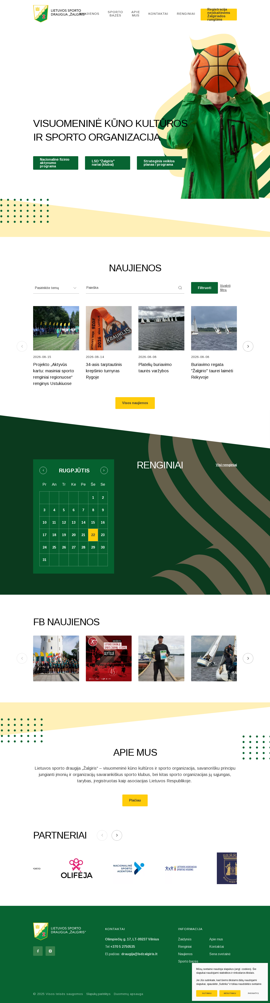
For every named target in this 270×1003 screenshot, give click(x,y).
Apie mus (135, 13)
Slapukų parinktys (98, 994)
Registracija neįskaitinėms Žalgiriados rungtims (218, 14)
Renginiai (186, 13)
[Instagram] (50, 951)
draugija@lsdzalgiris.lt (139, 954)
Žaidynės (185, 939)
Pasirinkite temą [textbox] (47, 288)
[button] (248, 346)
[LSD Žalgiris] (59, 13)
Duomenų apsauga (128, 994)
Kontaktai (158, 13)
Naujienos (89, 13)
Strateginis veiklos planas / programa (159, 162)
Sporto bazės (115, 13)
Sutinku (207, 993)
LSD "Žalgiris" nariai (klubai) (103, 162)
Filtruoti (204, 288)
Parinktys (253, 993)
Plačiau (135, 800)
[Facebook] (38, 951)
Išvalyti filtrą (225, 288)
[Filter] (180, 288)
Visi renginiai (226, 465)
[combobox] (56, 288)
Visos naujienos (135, 403)
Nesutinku (230, 993)
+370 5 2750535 (122, 946)
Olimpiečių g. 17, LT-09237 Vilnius (132, 939)
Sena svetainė (220, 954)
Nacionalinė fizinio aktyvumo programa (54, 163)
